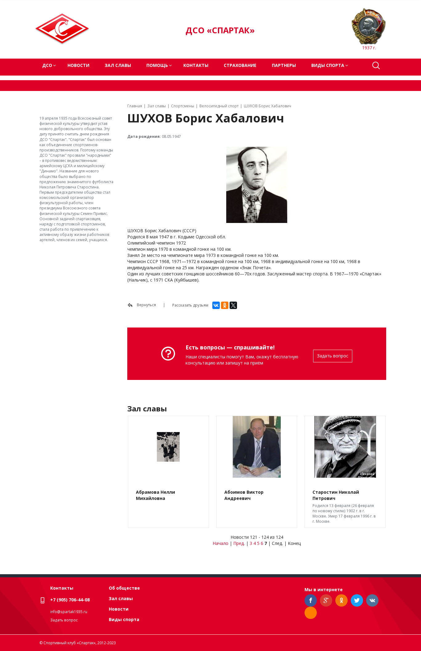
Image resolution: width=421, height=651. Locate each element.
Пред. (239, 543)
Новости (78, 65)
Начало (220, 543)
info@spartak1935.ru (68, 611)
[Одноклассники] (224, 305)
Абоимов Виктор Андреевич (244, 495)
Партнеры (284, 65)
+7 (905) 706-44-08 (70, 600)
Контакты (195, 65)
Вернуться (146, 304)
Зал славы (118, 65)
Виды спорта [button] (327, 65)
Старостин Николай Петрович (336, 495)
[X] (233, 305)
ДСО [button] (47, 65)
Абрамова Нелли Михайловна (155, 495)
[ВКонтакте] (216, 305)
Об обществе (124, 588)
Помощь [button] (157, 65)
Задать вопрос (332, 356)
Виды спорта (124, 619)
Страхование (240, 65)
